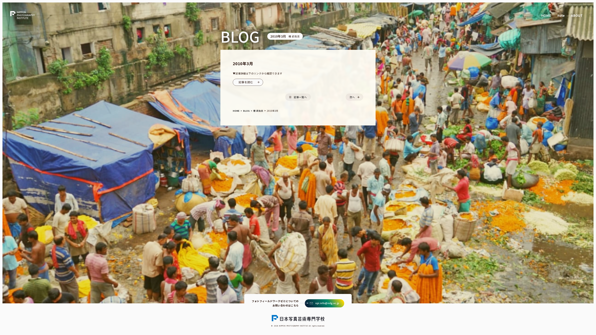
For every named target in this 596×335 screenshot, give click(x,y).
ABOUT (577, 15)
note (561, 15)
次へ (352, 97)
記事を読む (246, 82)
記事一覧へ (300, 97)
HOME (546, 15)
